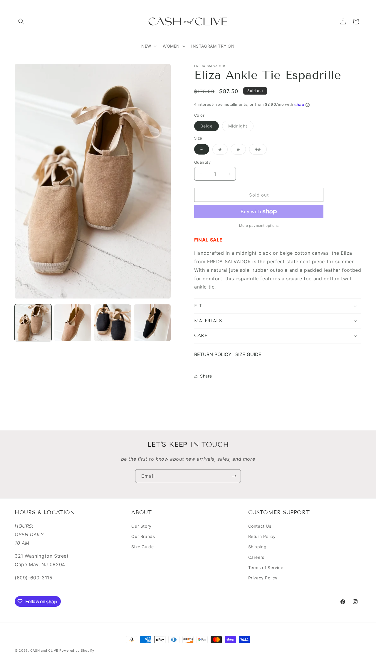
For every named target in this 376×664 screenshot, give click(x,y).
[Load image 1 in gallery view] (33, 322)
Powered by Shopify (76, 650)
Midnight (241, 127)
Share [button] (206, 375)
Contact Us (259, 526)
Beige (209, 127)
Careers (256, 557)
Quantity (202, 162)
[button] (21, 21)
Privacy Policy (263, 577)
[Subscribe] (234, 476)
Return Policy (262, 536)
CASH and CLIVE (45, 650)
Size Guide (142, 546)
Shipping (257, 546)
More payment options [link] (259, 225)
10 (261, 150)
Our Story (141, 526)
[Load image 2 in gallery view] (72, 322)
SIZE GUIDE (248, 354)
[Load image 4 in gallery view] (152, 322)
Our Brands (143, 536)
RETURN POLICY (212, 354)
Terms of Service (265, 567)
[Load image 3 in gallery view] (112, 322)
